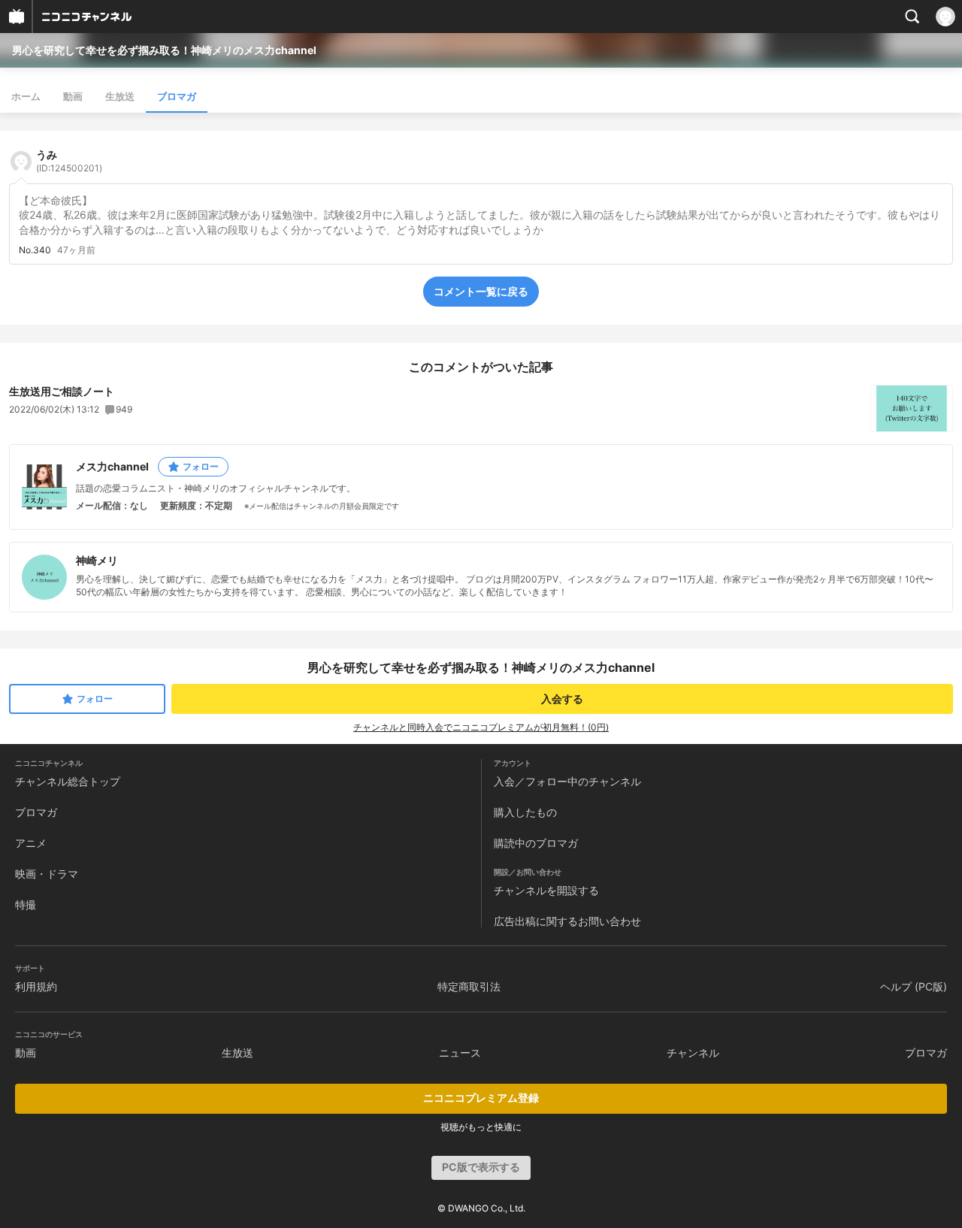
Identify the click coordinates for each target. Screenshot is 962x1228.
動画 (73, 96)
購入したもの (525, 812)
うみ (69, 161)
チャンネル (693, 1052)
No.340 (35, 250)
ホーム (26, 96)
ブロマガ (176, 96)
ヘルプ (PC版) (913, 986)
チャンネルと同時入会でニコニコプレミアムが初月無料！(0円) (481, 727)
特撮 (25, 904)
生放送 (120, 96)
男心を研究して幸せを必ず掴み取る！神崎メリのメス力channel (164, 50)
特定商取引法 (469, 986)
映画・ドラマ (46, 873)
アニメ (31, 842)
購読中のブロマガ (536, 842)
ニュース (460, 1052)
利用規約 (36, 986)
